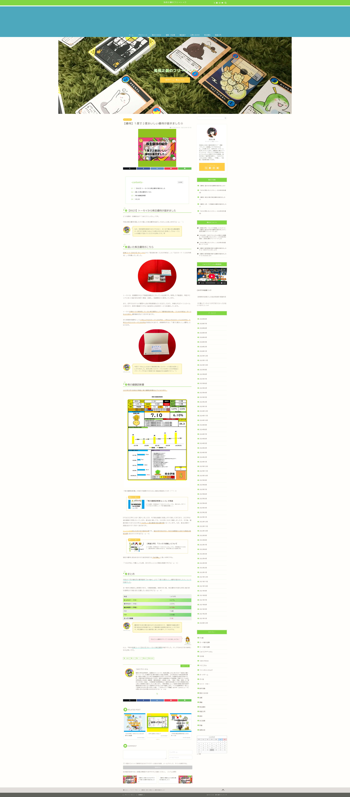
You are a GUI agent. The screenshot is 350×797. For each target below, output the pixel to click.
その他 (201, 656)
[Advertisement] (175, 19)
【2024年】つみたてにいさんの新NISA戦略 (212, 235)
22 (220, 748)
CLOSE (180, 182)
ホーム (131, 35)
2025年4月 (203, 393)
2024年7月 (203, 434)
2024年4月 (203, 448)
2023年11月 (203, 471)
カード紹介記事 (204, 642)
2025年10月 (203, 365)
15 (220, 745)
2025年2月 (203, 402)
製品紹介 (183, 35)
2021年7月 (203, 600)
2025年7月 (203, 379)
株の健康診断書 (140, 196)
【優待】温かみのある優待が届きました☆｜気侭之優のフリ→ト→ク (212, 230)
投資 (145, 658)
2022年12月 (203, 522)
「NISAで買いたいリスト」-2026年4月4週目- (212, 243)
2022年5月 (203, 554)
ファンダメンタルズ (206, 670)
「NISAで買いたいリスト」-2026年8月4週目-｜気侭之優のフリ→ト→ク (212, 237)
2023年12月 (203, 466)
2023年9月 (203, 480)
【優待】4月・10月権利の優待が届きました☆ (212, 205)
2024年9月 (203, 425)
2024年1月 (203, 462)
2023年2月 (203, 512)
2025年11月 (203, 360)
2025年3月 (203, 397)
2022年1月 (203, 572)
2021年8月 (203, 595)
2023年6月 (203, 494)
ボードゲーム (203, 675)
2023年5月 (203, 499)
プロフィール (142, 35)
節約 (200, 716)
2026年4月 (203, 337)
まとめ (137, 199)
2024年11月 (203, 416)
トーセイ (139, 658)
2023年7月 (203, 489)
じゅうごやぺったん (206, 652)
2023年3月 (203, 508)
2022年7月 (203, 545)
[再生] (199, 283)
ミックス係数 (127, 531)
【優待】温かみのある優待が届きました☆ (212, 186)
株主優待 (207, 35)
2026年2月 (203, 347)
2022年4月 (203, 559)
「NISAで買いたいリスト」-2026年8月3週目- (212, 212)
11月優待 (127, 658)
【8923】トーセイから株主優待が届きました (150, 188)
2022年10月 (203, 531)
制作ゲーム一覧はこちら (175, 80)
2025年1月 (203, 406)
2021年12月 (203, 577)
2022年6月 (203, 549)
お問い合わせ (195, 35)
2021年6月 (203, 605)
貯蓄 (200, 725)
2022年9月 (203, 535)
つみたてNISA (204, 661)
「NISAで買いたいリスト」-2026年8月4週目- (212, 191)
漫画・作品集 (170, 35)
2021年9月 (203, 591)
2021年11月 (203, 582)
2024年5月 (203, 443)
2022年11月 (203, 526)
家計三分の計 (156, 35)
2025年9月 (203, 370)
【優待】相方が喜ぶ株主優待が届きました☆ (212, 198)
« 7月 (199, 754)
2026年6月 (203, 328)
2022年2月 (203, 568)
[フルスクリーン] (224, 283)
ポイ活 (201, 679)
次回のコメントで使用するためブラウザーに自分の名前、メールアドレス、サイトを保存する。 (156, 763)
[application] (212, 276)
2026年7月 (203, 324)
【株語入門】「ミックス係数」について (211, 228)
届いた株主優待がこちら (143, 192)
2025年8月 (203, 374)
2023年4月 (203, 503)
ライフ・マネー (127, 119)
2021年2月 (203, 614)
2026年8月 (203, 319)
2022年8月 (203, 540)
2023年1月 (203, 517)
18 (203, 748)
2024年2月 (203, 457)
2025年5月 (203, 388)
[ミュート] (222, 283)
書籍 (200, 702)
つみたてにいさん (208, 250)
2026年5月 (203, 333)
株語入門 (218, 35)
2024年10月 (203, 420)
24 (199, 750)
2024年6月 (203, 439)
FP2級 (201, 638)
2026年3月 (203, 342)
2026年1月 (203, 351)
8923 (133, 658)
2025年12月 (203, 356)
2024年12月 (203, 411)
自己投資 (202, 721)
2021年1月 (203, 618)
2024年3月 (203, 453)
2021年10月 (203, 586)
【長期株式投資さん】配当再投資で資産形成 (211, 297)
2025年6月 (203, 383)
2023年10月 (203, 476)
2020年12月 (203, 623)
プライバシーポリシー (130, 795)
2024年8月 (203, 429)
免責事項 (140, 795)
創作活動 (202, 688)
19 (207, 748)
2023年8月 (203, 485)
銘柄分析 (202, 730)
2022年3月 (203, 563)
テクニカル (203, 665)
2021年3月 (203, 609)
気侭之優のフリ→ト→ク (175, 2)
